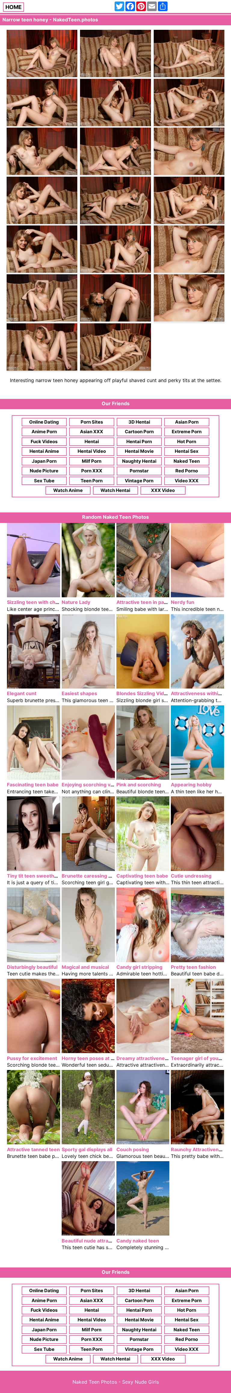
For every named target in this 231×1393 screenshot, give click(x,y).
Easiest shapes (79, 693)
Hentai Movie (139, 451)
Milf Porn (91, 461)
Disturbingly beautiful (32, 967)
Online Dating (44, 422)
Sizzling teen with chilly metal (41, 602)
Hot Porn (186, 441)
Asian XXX (91, 431)
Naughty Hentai (139, 461)
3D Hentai (139, 422)
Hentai (92, 441)
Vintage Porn (139, 481)
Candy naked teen (137, 1241)
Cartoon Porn (139, 431)
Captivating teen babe (142, 876)
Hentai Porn (139, 441)
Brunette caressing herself (93, 876)
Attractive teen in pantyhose (149, 602)
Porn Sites (92, 422)
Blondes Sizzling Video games (151, 693)
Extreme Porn (187, 431)
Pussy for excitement (32, 1058)
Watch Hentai (115, 490)
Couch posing (132, 1149)
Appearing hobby (191, 785)
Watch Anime (68, 490)
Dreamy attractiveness (143, 1058)
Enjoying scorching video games (100, 785)
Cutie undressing (191, 876)
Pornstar (139, 471)
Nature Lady (76, 602)
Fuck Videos (44, 441)
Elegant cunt (21, 693)
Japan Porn (44, 461)
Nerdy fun (182, 602)
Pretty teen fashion (193, 967)
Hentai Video (92, 451)
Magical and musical (85, 967)
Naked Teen (187, 461)
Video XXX (187, 481)
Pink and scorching (138, 785)
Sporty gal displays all (87, 1149)
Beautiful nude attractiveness (96, 1241)
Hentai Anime (44, 451)
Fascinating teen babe (33, 785)
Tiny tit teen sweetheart (35, 876)
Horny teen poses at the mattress (101, 1058)
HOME (13, 7)
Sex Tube (44, 481)
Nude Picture (44, 471)
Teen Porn (92, 481)
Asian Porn (187, 422)
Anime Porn (44, 431)
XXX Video (163, 490)
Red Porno (186, 471)
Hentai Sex (187, 451)
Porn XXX (91, 471)
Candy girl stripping (139, 967)
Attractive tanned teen (33, 1149)
